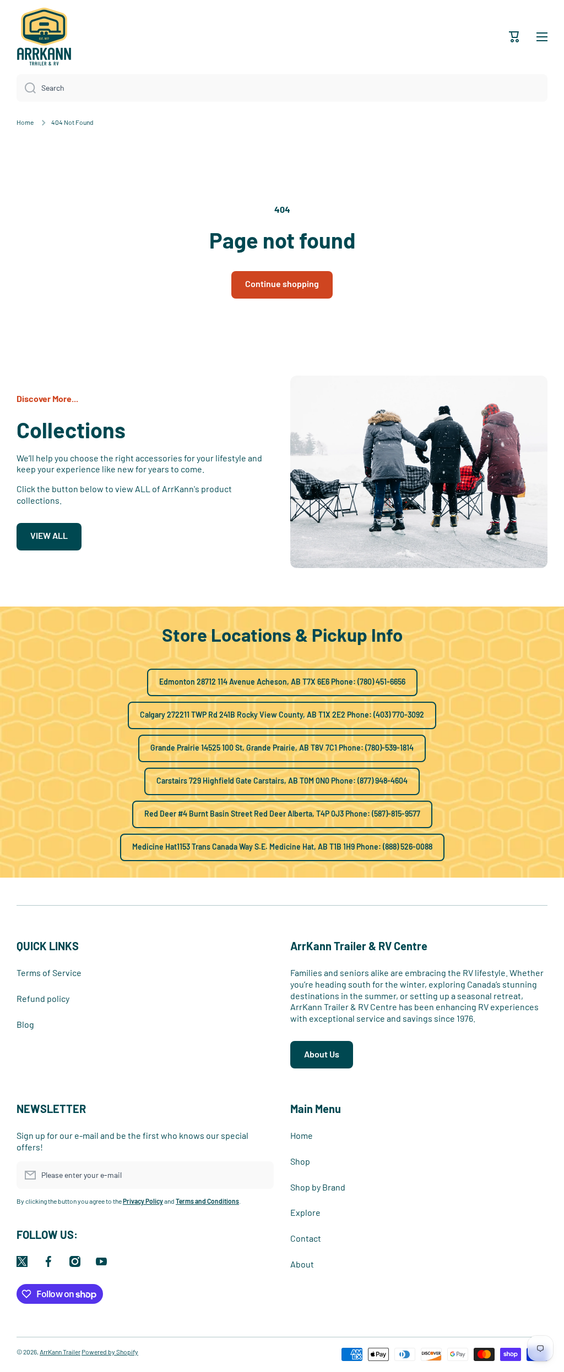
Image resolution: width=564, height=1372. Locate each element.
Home (25, 122)
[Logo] (44, 36)
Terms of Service (49, 972)
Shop (300, 1161)
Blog (25, 1024)
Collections (71, 429)
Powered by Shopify (110, 1352)
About (302, 1264)
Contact (305, 1238)
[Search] (26, 88)
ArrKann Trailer (60, 1352)
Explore (305, 1212)
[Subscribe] (260, 1175)
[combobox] (282, 88)
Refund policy (43, 998)
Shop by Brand (317, 1187)
